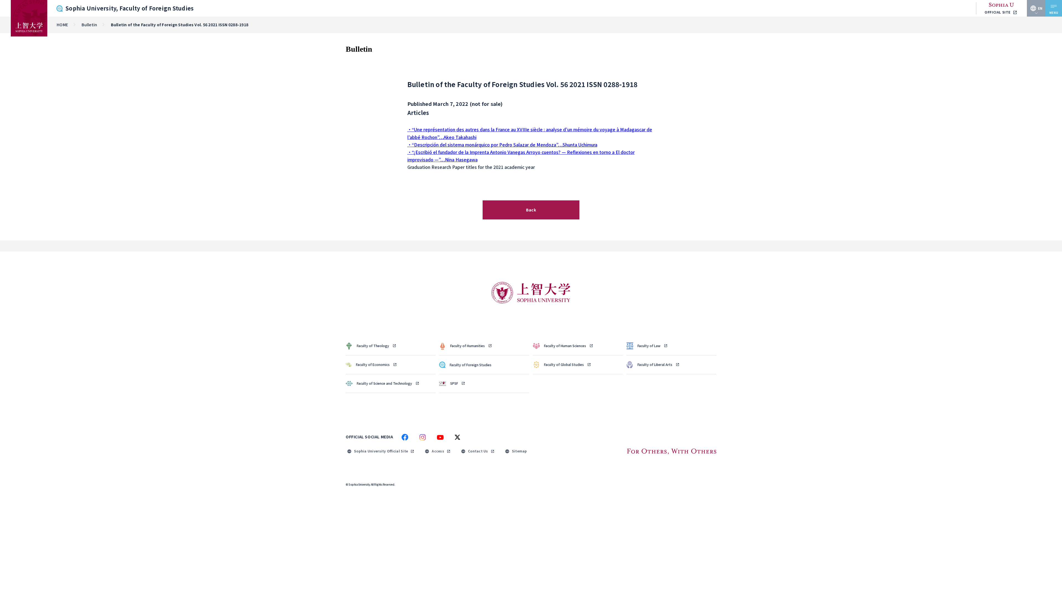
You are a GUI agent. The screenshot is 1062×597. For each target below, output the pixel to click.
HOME (62, 24)
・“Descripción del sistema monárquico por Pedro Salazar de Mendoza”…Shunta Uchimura (502, 144)
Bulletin (89, 24)
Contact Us (478, 451)
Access (438, 451)
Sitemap (519, 451)
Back (531, 210)
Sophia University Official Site (381, 451)
